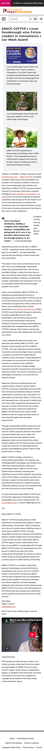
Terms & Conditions (31, 743)
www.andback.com (9, 503)
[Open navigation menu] (4, 19)
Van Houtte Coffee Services (24, 309)
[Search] (30, 19)
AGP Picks (5, 3)
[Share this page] (40, 19)
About (12, 738)
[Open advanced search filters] (35, 19)
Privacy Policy (28, 747)
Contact (39, 747)
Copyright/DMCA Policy (11, 747)
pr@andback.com (9, 607)
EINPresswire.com (10, 177)
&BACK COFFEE (26, 177)
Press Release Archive (25, 738)
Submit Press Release (13, 743)
